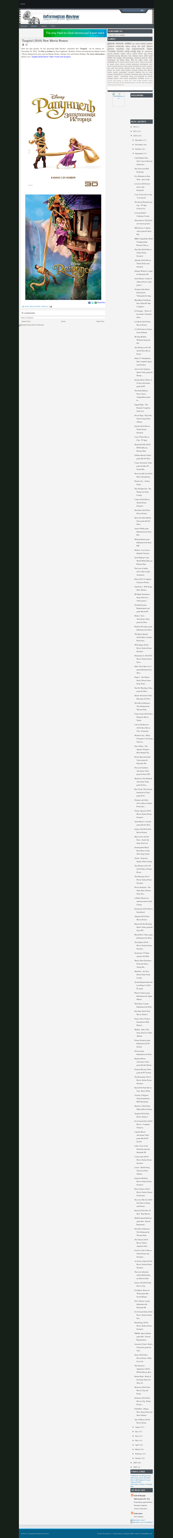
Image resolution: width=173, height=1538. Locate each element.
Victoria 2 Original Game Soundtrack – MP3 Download (142, 1098)
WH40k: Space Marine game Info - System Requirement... (142, 1336)
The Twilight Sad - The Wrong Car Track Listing (142, 491)
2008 (135, 1467)
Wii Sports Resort (118, 82)
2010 (135, 135)
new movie (124, 78)
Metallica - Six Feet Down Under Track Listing (142, 974)
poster (149, 43)
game (111, 43)
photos (109, 85)
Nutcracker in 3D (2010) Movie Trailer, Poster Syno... (143, 658)
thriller (109, 58)
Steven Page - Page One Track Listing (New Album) (143, 418)
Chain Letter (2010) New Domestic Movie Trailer (143, 717)
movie (27, 306)
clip (127, 49)
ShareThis (101, 303)
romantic (131, 72)
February (138, 1453)
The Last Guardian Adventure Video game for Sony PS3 (142, 770)
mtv (143, 72)
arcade (128, 64)
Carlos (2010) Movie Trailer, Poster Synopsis (142, 502)
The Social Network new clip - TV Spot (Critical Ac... (143, 205)
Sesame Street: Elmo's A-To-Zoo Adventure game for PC (143, 383)
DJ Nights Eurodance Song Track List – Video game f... (142, 597)
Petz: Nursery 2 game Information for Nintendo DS (142, 1304)
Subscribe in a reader (116, 35)
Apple (149, 49)
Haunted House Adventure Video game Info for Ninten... (143, 1061)
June (137, 1436)
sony (134, 46)
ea (114, 70)
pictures (114, 85)
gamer (116, 78)
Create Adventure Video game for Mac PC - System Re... (143, 466)
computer (127, 74)
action (134, 54)
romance (137, 58)
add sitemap (117, 80)
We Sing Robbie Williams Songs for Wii (142, 339)
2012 (135, 127)
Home (63, 321)
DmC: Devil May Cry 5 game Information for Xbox (143, 669)
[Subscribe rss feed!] (137, 1520)
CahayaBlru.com (146, 1533)
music (129, 54)
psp (139, 51)
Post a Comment (27, 318)
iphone (110, 49)
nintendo (120, 46)
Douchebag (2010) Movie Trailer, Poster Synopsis (143, 1325)
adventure (148, 51)
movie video (141, 82)
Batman (138, 72)
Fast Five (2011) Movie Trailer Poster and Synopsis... (143, 1253)
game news (114, 64)
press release (147, 66)
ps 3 (130, 80)
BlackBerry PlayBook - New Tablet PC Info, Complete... (143, 303)
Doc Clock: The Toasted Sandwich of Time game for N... (143, 792)
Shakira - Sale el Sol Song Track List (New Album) (143, 1032)
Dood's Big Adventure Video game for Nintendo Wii (142, 760)
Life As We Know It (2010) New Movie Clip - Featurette (142, 727)
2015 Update (138, 1516)
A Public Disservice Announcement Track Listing (143, 901)
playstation (123, 72)
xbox (127, 46)
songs (133, 51)
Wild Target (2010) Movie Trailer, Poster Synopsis (143, 648)
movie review (112, 72)
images (119, 58)
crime (146, 60)
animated (111, 62)
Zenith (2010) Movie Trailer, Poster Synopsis (142, 429)
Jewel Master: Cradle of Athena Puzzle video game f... (143, 281)
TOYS (53, 26)
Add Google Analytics (140, 80)
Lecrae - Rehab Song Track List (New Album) (142, 1170)
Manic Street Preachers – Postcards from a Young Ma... (143, 963)
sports (123, 54)
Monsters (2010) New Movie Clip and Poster (142, 1390)
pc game (125, 80)
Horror (140, 54)
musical (115, 66)
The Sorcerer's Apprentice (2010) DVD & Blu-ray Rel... (143, 1368)
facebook (134, 74)
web (150, 60)
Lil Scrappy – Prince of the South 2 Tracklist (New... (143, 314)
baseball (141, 76)
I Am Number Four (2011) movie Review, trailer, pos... (143, 161)
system (110, 46)
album (149, 46)
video (128, 43)
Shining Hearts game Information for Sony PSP (143, 542)
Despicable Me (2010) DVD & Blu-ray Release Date (142, 447)
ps (147, 58)
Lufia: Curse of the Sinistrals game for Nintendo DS (142, 1149)
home (22, 4)
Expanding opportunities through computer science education (143, 1505)
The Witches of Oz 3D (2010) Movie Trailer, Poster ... (143, 868)
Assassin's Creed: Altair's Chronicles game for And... (143, 1347)
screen (122, 64)
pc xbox (149, 72)
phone (109, 70)
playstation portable (136, 78)
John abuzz (138, 1513)
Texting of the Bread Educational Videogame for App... (143, 292)
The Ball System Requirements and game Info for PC (142, 608)
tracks (118, 70)
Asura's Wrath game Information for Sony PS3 (143, 531)
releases (124, 56)
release (135, 56)
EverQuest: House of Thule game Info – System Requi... (142, 1293)
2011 (135, 131)
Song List (133, 76)
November (139, 144)
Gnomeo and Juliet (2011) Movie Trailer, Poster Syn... (143, 803)
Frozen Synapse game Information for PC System (142, 1043)
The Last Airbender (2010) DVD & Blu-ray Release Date (142, 1275)
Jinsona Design (118, 1533)
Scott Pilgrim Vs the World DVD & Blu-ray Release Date (143, 560)
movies (120, 51)
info (114, 58)
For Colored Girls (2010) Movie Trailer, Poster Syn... (143, 1315)
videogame (144, 64)
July (137, 1431)
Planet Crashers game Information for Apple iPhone (143, 996)
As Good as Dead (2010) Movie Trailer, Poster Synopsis (143, 1264)
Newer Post (26, 321)
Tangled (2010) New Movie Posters (45, 40)
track (141, 56)
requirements (138, 49)
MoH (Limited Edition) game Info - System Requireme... (143, 1221)
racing (117, 56)
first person (119, 68)
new (31, 306)
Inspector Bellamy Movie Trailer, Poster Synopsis (143, 1181)
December (139, 140)
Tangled (44, 306)
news (150, 58)
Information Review (47, 17)
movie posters (136, 68)
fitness (150, 70)
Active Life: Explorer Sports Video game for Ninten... (143, 372)
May (137, 1440)
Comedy (111, 51)
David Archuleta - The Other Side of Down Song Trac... (142, 890)
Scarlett (100, 1533)
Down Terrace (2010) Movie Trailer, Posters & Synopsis (143, 1192)
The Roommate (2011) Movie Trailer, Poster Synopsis (143, 1080)
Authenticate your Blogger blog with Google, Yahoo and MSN (140, 1476)
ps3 (143, 46)
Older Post (100, 321)
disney (120, 66)
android (134, 70)
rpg (145, 54)
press (141, 74)
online (146, 56)
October (138, 149)
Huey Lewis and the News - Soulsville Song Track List (141, 839)
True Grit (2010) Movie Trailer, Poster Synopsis (143, 252)
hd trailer (120, 60)
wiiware (110, 74)
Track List (143, 62)
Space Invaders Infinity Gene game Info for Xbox (142, 520)
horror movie (124, 62)
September (139, 153)
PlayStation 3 (119, 74)
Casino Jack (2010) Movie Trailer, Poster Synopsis (143, 1159)
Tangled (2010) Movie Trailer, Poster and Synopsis (51, 57)
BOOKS (34, 26)
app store (146, 74)
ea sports (149, 76)
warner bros (134, 62)
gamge (127, 68)
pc (134, 43)
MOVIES (24, 26)
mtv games (149, 82)
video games (126, 70)
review (149, 54)
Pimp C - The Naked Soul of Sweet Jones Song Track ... (142, 680)
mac (130, 56)
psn (108, 68)
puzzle (110, 54)
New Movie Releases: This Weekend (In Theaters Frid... (142, 706)
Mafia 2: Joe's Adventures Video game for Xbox (142, 619)
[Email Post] (50, 306)
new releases (147, 68)
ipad (150, 56)
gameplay (135, 64)
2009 (135, 1462)
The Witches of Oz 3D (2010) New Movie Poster (142, 350)
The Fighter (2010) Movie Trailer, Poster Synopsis (143, 945)
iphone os (133, 82)
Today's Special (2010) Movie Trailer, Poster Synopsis (143, 814)
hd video (138, 60)
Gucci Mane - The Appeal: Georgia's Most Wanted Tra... (142, 749)
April (137, 1445)
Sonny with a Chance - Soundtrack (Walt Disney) (142, 1021)
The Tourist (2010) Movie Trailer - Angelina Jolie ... (141, 1242)
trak (118, 85)
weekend (110, 56)
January (138, 1458)
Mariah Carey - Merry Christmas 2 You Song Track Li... (143, 738)
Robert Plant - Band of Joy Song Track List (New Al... (142, 1379)
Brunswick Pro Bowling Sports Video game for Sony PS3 (143, 927)
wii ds (122, 85)
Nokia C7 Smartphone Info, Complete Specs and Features (143, 361)
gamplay (127, 82)
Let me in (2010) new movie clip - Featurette (142, 186)
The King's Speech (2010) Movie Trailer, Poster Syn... (143, 637)
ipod (143, 58)
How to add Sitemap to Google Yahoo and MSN (140, 1481)
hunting (136, 66)
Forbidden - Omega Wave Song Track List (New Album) (143, 1411)
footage (110, 78)
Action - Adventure (121, 76)
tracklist (120, 49)
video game (128, 66)
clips (112, 68)
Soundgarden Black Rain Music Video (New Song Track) (142, 850)
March (137, 1449)
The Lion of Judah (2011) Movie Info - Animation (142, 571)
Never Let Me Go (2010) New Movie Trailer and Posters (143, 1202)
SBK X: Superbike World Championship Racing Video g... (143, 241)
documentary (128, 58)
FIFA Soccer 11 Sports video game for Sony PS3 (143, 231)
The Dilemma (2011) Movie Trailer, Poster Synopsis (143, 879)
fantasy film (142, 70)
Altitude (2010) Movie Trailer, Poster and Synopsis (142, 263)
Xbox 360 (129, 60)
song (127, 51)
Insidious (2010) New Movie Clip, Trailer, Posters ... (142, 1401)
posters (37, 306)
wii (138, 46)
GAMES (44, 26)
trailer (143, 43)
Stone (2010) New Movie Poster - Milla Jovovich (143, 1358)
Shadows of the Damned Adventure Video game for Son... (143, 781)
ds (143, 51)
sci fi (117, 62)
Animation (111, 60)
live (140, 66)
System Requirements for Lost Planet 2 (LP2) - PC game (143, 985)
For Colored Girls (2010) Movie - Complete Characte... (143, 1124)
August (138, 1427)
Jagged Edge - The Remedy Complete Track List (142, 407)
